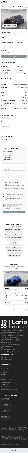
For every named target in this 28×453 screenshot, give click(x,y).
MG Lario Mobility (6, 343)
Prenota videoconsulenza (8, 367)
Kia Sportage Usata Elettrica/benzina (13, 247)
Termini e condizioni (6, 382)
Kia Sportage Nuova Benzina (14, 255)
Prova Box (3, 370)
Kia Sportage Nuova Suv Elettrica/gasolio (13, 234)
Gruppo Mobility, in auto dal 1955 (10, 351)
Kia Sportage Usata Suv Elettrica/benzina (13, 232)
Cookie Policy (4, 386)
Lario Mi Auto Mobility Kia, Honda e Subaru (13, 335)
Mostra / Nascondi (6, 118)
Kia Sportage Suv (13, 242)
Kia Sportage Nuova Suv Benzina (14, 239)
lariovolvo (21, 341)
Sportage (19, 6)
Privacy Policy (4, 388)
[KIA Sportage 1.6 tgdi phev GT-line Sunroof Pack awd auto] (14, 19)
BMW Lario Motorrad (7, 339)
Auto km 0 (3, 361)
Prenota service (5, 368)
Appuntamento (8, 156)
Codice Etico (4, 384)
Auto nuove (4, 357)
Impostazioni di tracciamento (9, 389)
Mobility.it (17, 339)
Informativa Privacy (12, 198)
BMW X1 (14, 288)
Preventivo (7, 154)
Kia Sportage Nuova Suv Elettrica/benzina (13, 237)
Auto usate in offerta (6, 359)
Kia (14, 6)
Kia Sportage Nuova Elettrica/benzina (13, 252)
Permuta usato (8, 159)
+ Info (14, 56)
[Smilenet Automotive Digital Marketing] (14, 450)
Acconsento (7, 208)
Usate (10, 6)
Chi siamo (3, 377)
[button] (24, 2)
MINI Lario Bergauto (20, 330)
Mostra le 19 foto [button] (10, 25)
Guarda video (5, 40)
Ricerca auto (4, 6)
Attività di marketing (8, 196)
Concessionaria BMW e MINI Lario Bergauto (13, 348)
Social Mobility (5, 381)
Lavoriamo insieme (6, 379)
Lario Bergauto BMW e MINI (9, 341)
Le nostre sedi (4, 372)
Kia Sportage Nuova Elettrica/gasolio (13, 250)
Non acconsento (16, 208)
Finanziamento (8, 161)
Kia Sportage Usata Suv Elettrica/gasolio (13, 229)
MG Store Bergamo (7, 334)
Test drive (7, 157)
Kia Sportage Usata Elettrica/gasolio (13, 245)
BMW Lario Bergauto (7, 330)
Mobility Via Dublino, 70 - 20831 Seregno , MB (12, 42)
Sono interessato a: (8, 152)
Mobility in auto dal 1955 (8, 349)
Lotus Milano (5, 337)
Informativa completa (19, 194)
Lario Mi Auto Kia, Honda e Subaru (11, 344)
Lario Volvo (14, 337)
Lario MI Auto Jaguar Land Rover (10, 332)
